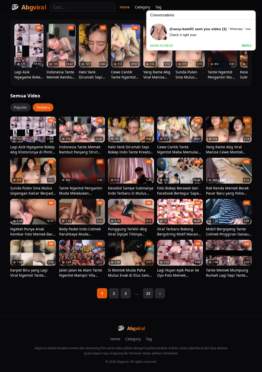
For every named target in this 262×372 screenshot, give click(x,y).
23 (148, 293)
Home (125, 7)
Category (133, 338)
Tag (149, 338)
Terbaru (43, 107)
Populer (20, 107)
